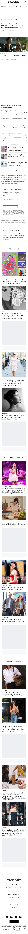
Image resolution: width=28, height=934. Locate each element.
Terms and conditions (14, 894)
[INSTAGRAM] (14, 230)
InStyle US (14, 105)
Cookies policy (14, 904)
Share (5, 55)
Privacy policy (14, 901)
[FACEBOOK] (11, 230)
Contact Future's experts (14, 887)
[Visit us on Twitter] (7, 917)
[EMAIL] (18, 230)
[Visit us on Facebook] (16, 917)
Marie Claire (5, 33)
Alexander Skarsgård (17, 118)
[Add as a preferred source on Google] (14, 921)
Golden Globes (17, 137)
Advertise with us (14, 897)
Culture (3, 19)
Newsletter (24, 55)
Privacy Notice (18, 211)
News (22, 33)
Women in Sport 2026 (13, 6)
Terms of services (17, 210)
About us (14, 907)
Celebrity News (12, 19)
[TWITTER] (12, 230)
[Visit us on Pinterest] (20, 917)
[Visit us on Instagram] (11, 917)
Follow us (17, 55)
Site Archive (14, 884)
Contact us (14, 890)
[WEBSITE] (16, 230)
